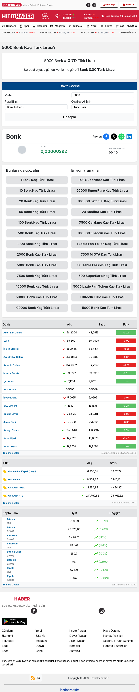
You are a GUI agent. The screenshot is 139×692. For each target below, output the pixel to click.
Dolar (68, 15)
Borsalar (75, 646)
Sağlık (5, 646)
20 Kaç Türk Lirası (37, 201)
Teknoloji (78, 26)
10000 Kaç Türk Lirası (37, 286)
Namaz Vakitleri (113, 635)
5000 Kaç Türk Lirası (37, 265)
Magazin (60, 26)
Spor (26, 26)
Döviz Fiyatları (78, 635)
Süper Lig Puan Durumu (118, 641)
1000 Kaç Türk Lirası (37, 244)
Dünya (108, 26)
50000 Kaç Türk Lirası (37, 297)
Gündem (11, 26)
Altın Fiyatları (77, 641)
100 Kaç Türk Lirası (37, 222)
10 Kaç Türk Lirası (37, 190)
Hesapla (69, 117)
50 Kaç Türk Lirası (37, 212)
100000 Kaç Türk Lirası (37, 308)
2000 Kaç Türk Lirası (37, 254)
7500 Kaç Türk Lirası (37, 276)
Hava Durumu (111, 630)
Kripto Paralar (78, 630)
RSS (37, 677)
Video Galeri (29, 5)
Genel (39, 651)
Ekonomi (42, 26)
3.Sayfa (40, 635)
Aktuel (123, 26)
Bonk (18, 47)
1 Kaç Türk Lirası (37, 180)
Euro (89, 15)
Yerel (94, 26)
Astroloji (75, 651)
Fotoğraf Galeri (45, 5)
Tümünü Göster (11, 453)
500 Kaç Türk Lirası (37, 233)
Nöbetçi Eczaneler (115, 646)
